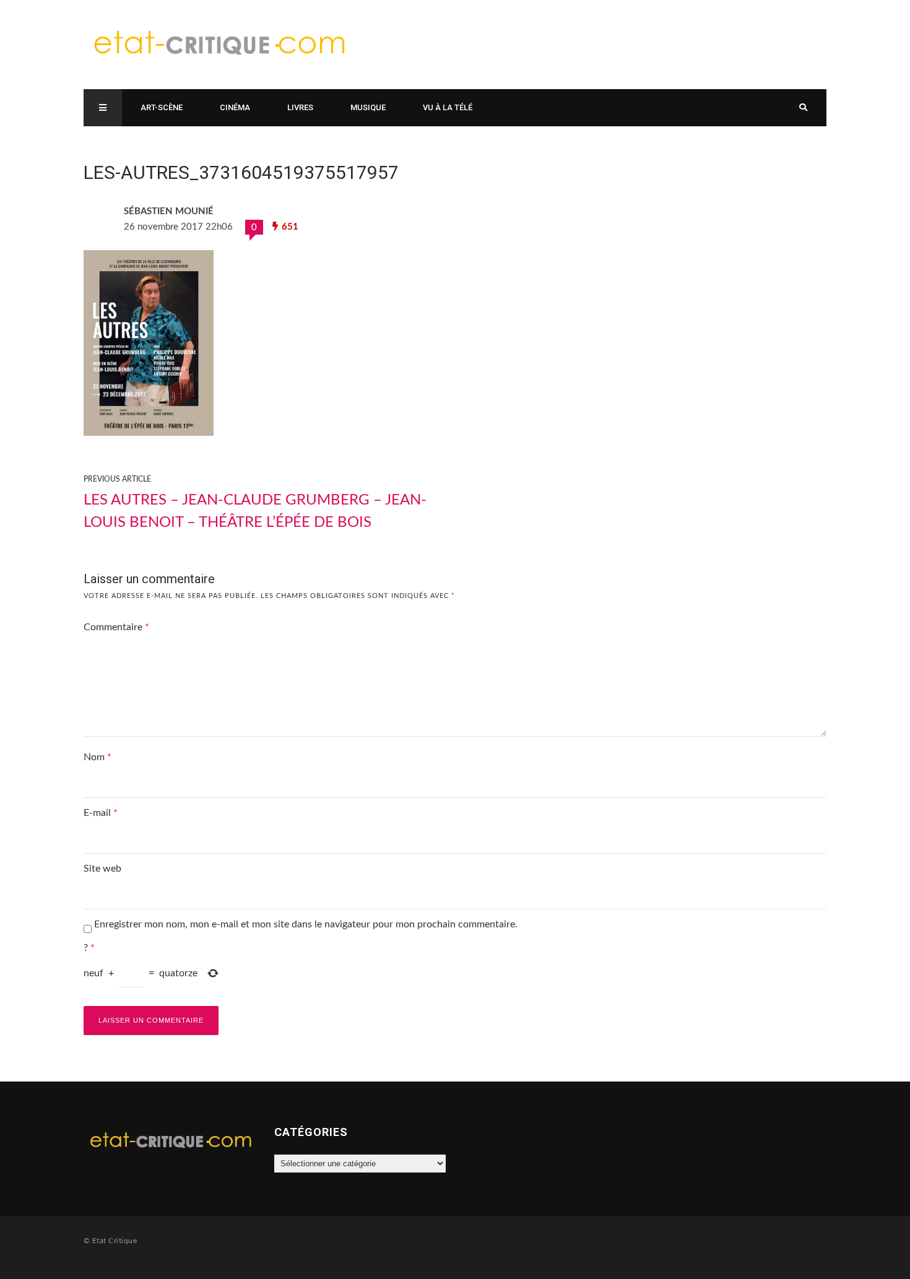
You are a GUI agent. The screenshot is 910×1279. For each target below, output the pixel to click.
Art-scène (162, 107)
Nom (97, 757)
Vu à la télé (447, 107)
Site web (102, 869)
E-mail (101, 813)
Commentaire (116, 627)
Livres (300, 107)
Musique (368, 107)
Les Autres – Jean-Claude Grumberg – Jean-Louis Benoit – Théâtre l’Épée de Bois (255, 511)
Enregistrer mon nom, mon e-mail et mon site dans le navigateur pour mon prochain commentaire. (306, 924)
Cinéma (235, 107)
